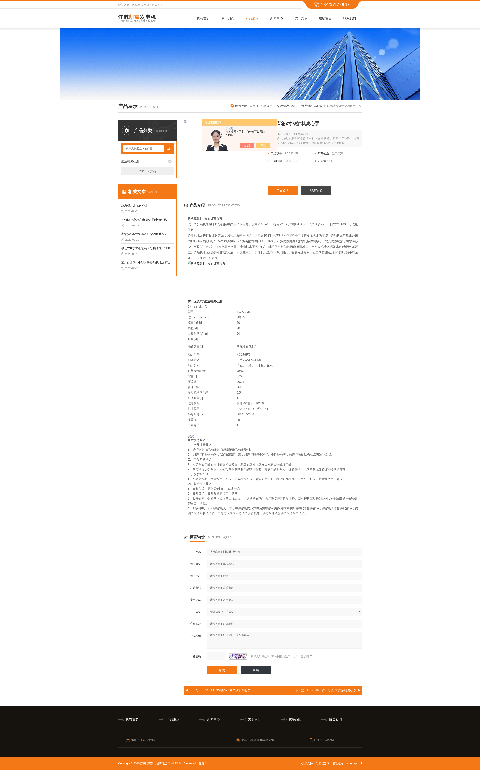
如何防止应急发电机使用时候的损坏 (145, 219)
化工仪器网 (323, 763)
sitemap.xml (354, 763)
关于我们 (227, 18)
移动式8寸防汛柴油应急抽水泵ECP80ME (147, 248)
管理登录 (338, 763)
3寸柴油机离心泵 (311, 106)
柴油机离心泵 (286, 106)
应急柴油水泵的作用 (134, 205)
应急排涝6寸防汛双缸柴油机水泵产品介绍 (147, 234)
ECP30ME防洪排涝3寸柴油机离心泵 (226, 690)
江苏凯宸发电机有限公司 (144, 4)
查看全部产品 (147, 171)
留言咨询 (335, 719)
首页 (253, 106)
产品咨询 (283, 190)
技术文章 (301, 18)
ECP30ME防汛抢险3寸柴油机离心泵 (331, 690)
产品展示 (252, 18)
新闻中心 (276, 18)
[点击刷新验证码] (238, 656)
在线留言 (325, 18)
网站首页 (203, 18)
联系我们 (349, 18)
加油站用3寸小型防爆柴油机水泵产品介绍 (147, 262)
